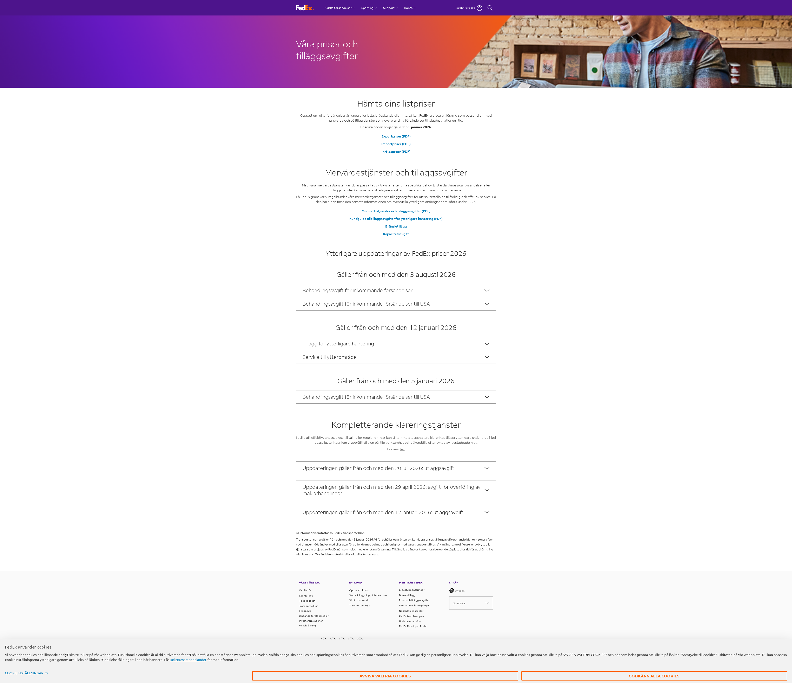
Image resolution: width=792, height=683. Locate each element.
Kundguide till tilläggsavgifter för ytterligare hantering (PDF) (396, 218)
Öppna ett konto (359, 590)
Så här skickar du (359, 600)
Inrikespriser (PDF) (396, 151)
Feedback (305, 610)
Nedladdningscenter (411, 610)
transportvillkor (424, 544)
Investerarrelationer (311, 620)
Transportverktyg (359, 605)
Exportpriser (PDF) (396, 136)
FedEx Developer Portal (413, 626)
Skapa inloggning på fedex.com (368, 595)
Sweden (459, 590)
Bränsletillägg (396, 226)
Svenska (459, 603)
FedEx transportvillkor (349, 533)
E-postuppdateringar (411, 589)
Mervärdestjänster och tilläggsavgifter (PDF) (396, 211)
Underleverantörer (410, 621)
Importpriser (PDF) (396, 144)
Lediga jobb (306, 595)
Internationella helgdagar (414, 605)
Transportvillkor (308, 605)
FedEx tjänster (381, 185)
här (402, 449)
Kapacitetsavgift (396, 234)
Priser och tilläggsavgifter (414, 600)
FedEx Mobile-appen (411, 616)
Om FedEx (305, 590)
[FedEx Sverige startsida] (309, 7)
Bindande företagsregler (314, 615)
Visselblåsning (307, 625)
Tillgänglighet (307, 600)
